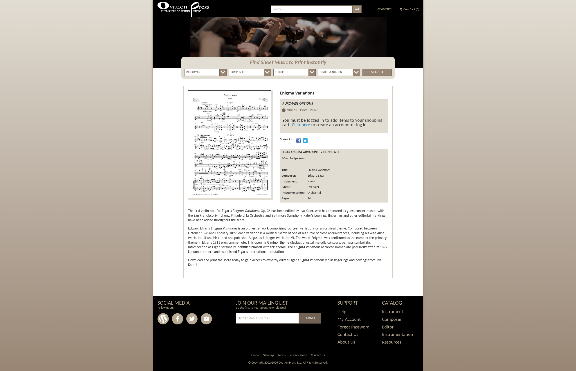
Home (255, 355)
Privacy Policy (298, 355)
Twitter (192, 318)
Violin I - (302, 110)
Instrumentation (397, 334)
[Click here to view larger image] (229, 144)
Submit (310, 318)
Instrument (392, 312)
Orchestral (314, 193)
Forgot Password (353, 327)
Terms (282, 355)
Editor (388, 327)
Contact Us (348, 334)
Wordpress (163, 318)
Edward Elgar (315, 176)
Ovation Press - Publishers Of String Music (183, 11)
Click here (301, 125)
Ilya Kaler (313, 187)
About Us (346, 342)
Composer (391, 319)
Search (377, 72)
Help (342, 312)
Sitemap (268, 355)
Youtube (206, 318)
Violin (311, 181)
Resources (391, 342)
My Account (384, 9)
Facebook (177, 318)
